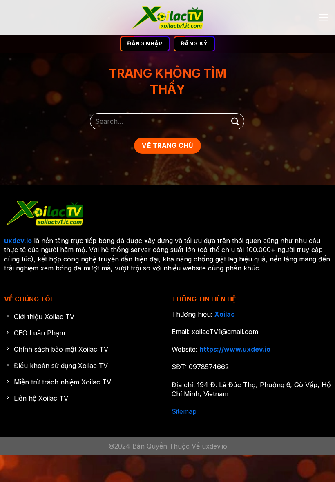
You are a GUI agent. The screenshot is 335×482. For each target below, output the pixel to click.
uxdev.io (18, 241)
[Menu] (323, 17)
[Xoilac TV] (167, 17)
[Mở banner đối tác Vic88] (167, 419)
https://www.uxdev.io (234, 349)
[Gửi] (235, 121)
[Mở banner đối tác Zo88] (167, 461)
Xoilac (224, 314)
